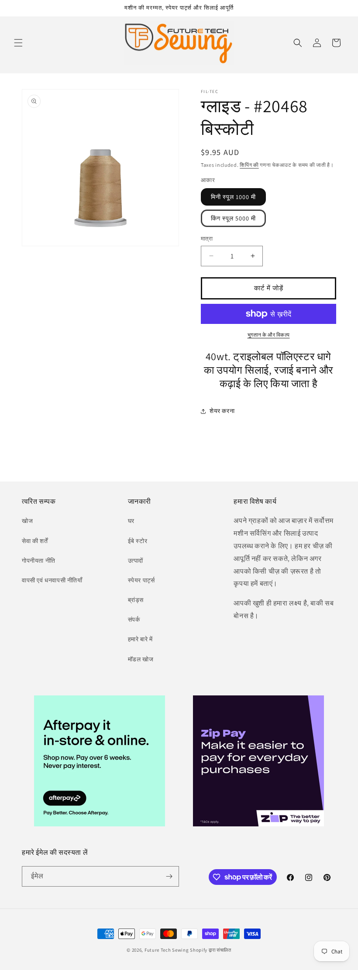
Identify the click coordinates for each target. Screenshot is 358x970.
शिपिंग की (249, 165)
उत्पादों (135, 560)
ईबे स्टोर (138, 541)
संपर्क (134, 619)
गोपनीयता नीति (38, 560)
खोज (27, 521)
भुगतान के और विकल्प (269, 334)
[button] (18, 42)
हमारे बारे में (140, 639)
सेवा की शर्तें (35, 541)
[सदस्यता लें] (169, 876)
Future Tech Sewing (167, 950)
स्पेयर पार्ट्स (141, 580)
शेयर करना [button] (222, 411)
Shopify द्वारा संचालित (210, 950)
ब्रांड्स (136, 600)
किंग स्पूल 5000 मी (233, 218)
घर (131, 521)
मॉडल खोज (141, 659)
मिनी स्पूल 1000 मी (233, 197)
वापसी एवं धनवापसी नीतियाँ (52, 580)
